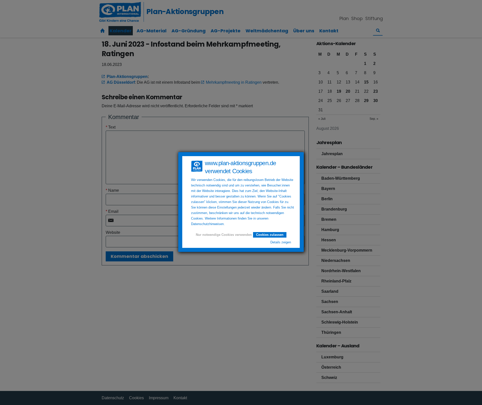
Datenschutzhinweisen (207, 224)
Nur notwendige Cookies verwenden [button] (224, 235)
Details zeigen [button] (280, 242)
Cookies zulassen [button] (269, 235)
